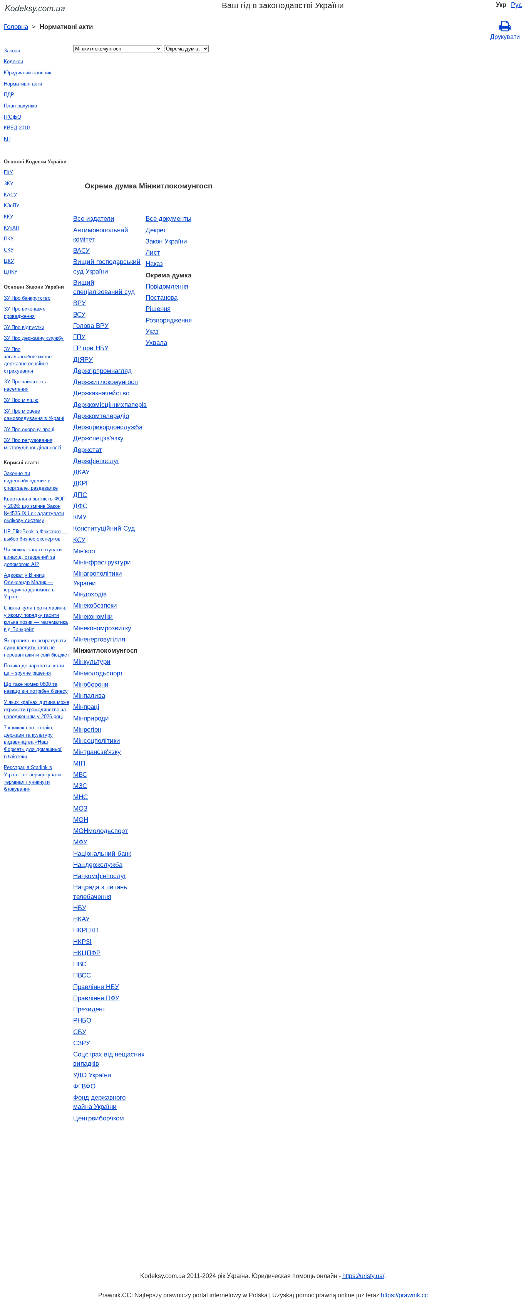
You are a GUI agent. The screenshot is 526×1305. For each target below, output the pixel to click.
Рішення (158, 308)
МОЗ (80, 808)
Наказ (154, 263)
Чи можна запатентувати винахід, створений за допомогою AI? (33, 557)
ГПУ (79, 337)
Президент (89, 1009)
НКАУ (81, 919)
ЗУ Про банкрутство (27, 298)
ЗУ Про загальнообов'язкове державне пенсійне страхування (28, 360)
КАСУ (10, 195)
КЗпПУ (11, 205)
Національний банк (102, 853)
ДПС (80, 495)
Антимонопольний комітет (100, 234)
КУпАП (11, 228)
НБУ (79, 908)
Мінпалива (89, 695)
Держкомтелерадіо (101, 416)
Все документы (168, 218)
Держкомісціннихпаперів (109, 404)
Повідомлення (167, 286)
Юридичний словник (27, 73)
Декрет (156, 230)
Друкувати (505, 37)
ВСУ (79, 314)
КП (7, 139)
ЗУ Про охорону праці (29, 429)
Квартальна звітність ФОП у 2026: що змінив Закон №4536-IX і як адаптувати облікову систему (34, 509)
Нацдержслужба (97, 864)
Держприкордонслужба (107, 427)
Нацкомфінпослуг (99, 876)
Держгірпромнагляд (102, 371)
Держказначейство (101, 393)
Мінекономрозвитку (102, 628)
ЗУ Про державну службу (34, 338)
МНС (80, 797)
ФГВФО (84, 1086)
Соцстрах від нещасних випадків (109, 1058)
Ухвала (156, 342)
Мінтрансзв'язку (97, 752)
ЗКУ (8, 183)
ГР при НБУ (91, 348)
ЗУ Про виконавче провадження (24, 312)
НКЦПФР (87, 953)
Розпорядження (169, 320)
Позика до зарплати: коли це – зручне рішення (34, 669)
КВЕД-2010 (17, 128)
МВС (80, 774)
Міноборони (91, 684)
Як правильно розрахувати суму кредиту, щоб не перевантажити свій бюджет (36, 648)
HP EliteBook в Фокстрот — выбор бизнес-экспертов (36, 535)
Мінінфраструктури (102, 562)
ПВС (79, 964)
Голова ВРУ (91, 325)
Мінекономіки (93, 616)
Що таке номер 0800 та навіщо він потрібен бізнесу (36, 687)
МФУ (80, 842)
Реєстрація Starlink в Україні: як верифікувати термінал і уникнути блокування (32, 778)
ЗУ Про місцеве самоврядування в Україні (34, 414)
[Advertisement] (148, 119)
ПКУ (8, 239)
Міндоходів (90, 594)
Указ (152, 331)
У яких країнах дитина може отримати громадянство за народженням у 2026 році (36, 709)
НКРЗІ (82, 942)
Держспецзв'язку (98, 438)
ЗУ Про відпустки (24, 327)
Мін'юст (84, 551)
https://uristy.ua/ (363, 1276)
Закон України (166, 241)
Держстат (87, 449)
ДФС (80, 506)
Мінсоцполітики (96, 740)
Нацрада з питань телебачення (100, 891)
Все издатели (93, 218)
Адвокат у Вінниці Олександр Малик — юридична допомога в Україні (29, 586)
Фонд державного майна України (99, 1101)
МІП (79, 763)
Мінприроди (91, 718)
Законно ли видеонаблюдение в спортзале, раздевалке (31, 480)
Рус (516, 4)
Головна (16, 26)
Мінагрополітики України (97, 577)
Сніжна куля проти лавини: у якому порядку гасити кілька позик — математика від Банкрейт (36, 618)
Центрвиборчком (98, 1118)
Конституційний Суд (104, 528)
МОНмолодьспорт (100, 831)
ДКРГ (81, 483)
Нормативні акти (23, 84)
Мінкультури (92, 661)
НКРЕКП (86, 930)
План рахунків (20, 106)
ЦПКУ (10, 272)
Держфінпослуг (96, 461)
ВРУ (79, 303)
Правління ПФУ (96, 998)
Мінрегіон (87, 729)
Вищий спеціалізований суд (104, 287)
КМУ (80, 517)
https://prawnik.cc (404, 1295)
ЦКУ (9, 261)
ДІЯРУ (83, 359)
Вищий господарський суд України (107, 266)
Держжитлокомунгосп (105, 382)
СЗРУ (81, 1043)
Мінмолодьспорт (98, 673)
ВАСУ (81, 250)
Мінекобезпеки (95, 605)
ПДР (9, 94)
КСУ (79, 540)
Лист (153, 252)
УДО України (92, 1075)
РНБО (82, 1020)
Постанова (162, 297)
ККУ (8, 217)
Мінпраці (86, 706)
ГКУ (8, 172)
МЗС (80, 785)
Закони (12, 51)
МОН (80, 819)
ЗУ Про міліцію (21, 400)
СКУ (8, 250)
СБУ (79, 1032)
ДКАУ (81, 472)
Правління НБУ (96, 987)
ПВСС (82, 975)
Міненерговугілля (99, 639)
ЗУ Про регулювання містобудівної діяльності (32, 443)
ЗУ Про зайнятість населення (25, 385)
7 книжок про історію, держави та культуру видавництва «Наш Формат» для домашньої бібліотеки (33, 742)
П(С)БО (12, 117)
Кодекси (13, 61)
